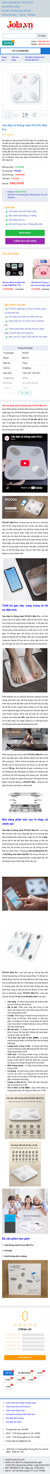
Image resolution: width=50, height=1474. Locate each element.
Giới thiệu (31, 15)
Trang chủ (4, 58)
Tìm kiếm (42, 36)
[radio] (15, 1325)
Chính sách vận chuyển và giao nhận (21, 1403)
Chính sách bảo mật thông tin (18, 1407)
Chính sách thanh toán (15, 1410)
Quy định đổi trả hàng (11, 7)
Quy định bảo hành (13, 1422)
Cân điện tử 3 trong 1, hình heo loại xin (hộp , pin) (13, 283)
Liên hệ (22, 15)
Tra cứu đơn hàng (9, 15)
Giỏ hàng (8, 43)
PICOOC (17, 171)
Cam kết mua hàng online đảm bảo (16, 11)
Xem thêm (25, 393)
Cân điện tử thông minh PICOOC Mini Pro (34, 58)
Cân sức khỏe (15, 58)
